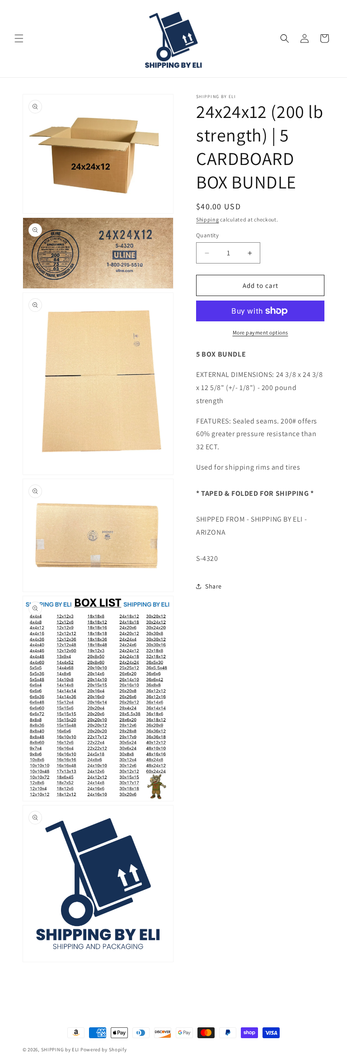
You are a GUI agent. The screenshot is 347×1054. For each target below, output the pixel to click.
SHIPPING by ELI (60, 1049)
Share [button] (213, 586)
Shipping (207, 219)
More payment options (260, 332)
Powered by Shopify (103, 1049)
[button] (19, 38)
